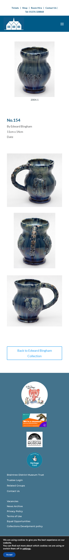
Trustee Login (15, 480)
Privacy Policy (15, 511)
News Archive (15, 506)
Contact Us (51, 7)
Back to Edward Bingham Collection (34, 353)
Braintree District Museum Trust (25, 474)
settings (26, 548)
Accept (9, 554)
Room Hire (36, 7)
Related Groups (16, 485)
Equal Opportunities (18, 521)
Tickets (15, 7)
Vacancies (12, 501)
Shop (24, 7)
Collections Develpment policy (25, 526)
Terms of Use (14, 516)
